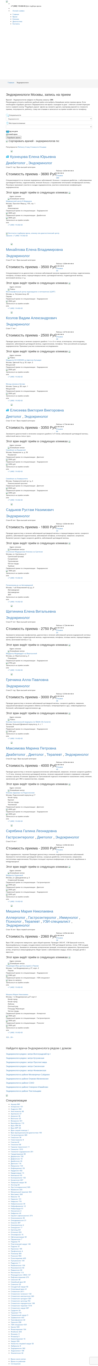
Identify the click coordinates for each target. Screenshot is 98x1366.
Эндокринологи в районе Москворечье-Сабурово (28, 1074)
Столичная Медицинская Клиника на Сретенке (24, 551)
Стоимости (34, 147)
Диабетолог (16, 162)
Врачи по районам (18, 1361)
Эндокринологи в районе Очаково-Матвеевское (27, 1078)
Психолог (14, 921)
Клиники (16, 19)
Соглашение (16, 1363)
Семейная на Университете (17, 478)
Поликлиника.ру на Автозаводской (19, 585)
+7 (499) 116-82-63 (15, 225)
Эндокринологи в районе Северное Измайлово (27, 1087)
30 (11, 1037)
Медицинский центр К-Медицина (19, 201)
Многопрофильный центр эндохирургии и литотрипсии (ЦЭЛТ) (30, 291)
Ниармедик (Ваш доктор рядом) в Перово (22, 965)
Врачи (15, 16)
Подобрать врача (13, 137)
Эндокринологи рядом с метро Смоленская (25, 1066)
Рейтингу (21, 147)
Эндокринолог (40, 162)
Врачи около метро (18, 1359)
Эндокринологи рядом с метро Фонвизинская (26, 1070)
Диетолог (14, 416)
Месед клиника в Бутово (15, 384)
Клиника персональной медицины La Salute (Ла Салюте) (28, 722)
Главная (16, 14)
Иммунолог (69, 917)
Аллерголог (16, 917)
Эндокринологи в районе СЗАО (20, 1082)
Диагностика (17, 21)
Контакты (16, 24)
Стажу (27, 147)
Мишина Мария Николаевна (17, 994)
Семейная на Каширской (16, 450)
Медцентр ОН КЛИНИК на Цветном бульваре (23, 360)
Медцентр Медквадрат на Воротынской (21, 653)
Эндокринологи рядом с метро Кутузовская (25, 1058)
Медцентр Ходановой (14, 875)
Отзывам (42, 147)
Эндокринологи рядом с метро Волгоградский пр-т (28, 1054)
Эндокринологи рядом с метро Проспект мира (26, 1062)
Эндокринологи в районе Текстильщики (23, 1091)
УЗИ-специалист (57, 921)
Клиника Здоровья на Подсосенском (20, 792)
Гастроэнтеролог (20, 837)
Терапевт (55, 754)
